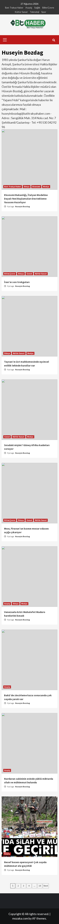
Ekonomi (36, 186)
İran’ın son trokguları (17, 282)
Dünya (27, 186)
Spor (43, 11)
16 (40, 885)
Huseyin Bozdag (22, 206)
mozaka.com (20, 918)
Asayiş (28, 7)
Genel (29, 273)
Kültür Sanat (21, 11)
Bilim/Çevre (48, 7)
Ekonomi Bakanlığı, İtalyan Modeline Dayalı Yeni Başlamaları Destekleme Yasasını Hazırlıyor (26, 198)
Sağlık (37, 7)
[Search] (54, 40)
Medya (46, 186)
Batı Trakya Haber (14, 7)
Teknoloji (34, 11)
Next (46, 885)
